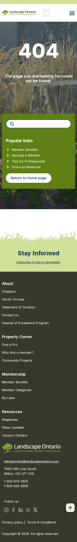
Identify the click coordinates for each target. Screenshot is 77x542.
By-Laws (8, 398)
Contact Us (10, 315)
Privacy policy (13, 522)
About (7, 283)
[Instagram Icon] (6, 510)
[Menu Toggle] (72, 13)
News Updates (13, 427)
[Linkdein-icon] (21, 510)
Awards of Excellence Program (25, 323)
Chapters (9, 291)
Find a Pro (10, 345)
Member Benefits (15, 382)
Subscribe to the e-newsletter (38, 262)
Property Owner (17, 336)
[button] (46, 13)
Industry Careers (14, 435)
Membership (14, 374)
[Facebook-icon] (13, 510)
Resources (12, 411)
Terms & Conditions (41, 522)
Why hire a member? (18, 352)
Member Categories (16, 390)
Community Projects (17, 360)
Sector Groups (13, 299)
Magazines (10, 420)
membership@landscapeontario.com (31, 461)
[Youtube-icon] (28, 510)
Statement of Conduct (18, 307)
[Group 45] (35, 510)
